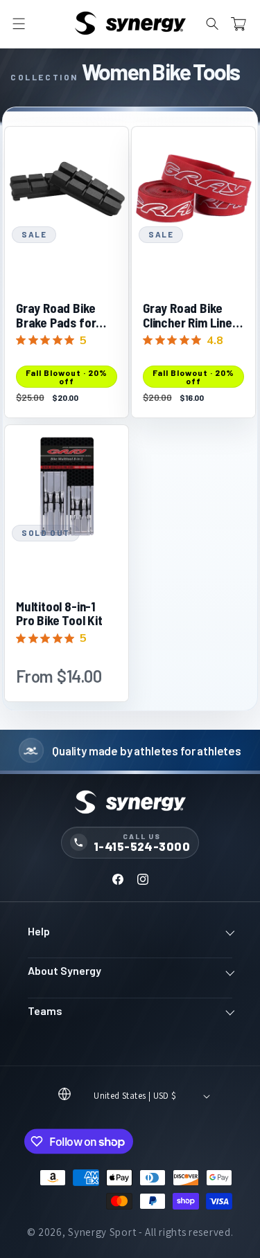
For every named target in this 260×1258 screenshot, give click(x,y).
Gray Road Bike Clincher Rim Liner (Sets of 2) (190, 315)
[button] (19, 24)
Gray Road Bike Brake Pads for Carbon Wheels (56, 315)
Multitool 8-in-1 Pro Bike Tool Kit (59, 614)
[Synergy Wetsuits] (130, 803)
